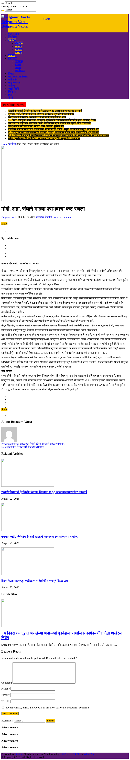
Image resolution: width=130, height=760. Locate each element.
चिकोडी (18, 49)
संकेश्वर (19, 43)
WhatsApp (89, 754)
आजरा (18, 67)
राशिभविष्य (13, 79)
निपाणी (18, 46)
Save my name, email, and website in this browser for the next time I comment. (47, 707)
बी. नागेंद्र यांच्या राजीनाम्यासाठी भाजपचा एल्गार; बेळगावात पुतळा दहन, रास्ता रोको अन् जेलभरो (53, 132)
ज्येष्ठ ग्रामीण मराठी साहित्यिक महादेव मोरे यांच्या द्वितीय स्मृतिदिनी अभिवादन (44, 138)
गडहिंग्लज (20, 70)
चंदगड (18, 64)
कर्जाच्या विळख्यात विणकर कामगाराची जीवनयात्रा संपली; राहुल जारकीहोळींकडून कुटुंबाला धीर (53, 129)
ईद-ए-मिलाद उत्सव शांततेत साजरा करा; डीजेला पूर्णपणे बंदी (36, 126)
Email (5, 694)
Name (5, 688)
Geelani (19, 754)
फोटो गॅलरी (13, 88)
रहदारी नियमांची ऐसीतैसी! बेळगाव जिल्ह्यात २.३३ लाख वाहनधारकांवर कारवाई (45, 110)
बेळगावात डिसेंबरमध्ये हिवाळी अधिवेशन (22, 447)
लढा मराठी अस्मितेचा (18, 76)
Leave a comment (61, 217)
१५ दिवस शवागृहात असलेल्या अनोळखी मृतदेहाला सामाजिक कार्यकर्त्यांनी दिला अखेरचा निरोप (52, 120)
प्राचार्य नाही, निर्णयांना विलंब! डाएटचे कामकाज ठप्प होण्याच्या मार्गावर (41, 114)
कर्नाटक (12, 40)
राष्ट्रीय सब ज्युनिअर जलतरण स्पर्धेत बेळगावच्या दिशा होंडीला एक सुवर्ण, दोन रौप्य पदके (49, 123)
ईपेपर (10, 94)
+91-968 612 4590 (70, 754)
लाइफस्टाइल (14, 82)
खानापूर (18, 52)
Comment (6, 682)
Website (5, 701)
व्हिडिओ (12, 91)
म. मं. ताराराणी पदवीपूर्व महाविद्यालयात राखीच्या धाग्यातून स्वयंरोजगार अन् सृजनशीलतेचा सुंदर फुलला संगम (58, 135)
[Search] (2, 3)
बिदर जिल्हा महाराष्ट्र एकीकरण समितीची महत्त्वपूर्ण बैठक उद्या (37, 117)
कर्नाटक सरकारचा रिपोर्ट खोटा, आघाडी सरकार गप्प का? (33, 444)
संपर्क (10, 97)
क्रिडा (11, 73)
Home (46, 18)
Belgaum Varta (9, 217)
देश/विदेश (12, 36)
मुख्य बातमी (13, 33)
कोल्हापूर (19, 61)
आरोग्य (11, 85)
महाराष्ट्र (12, 58)
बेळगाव (11, 55)
